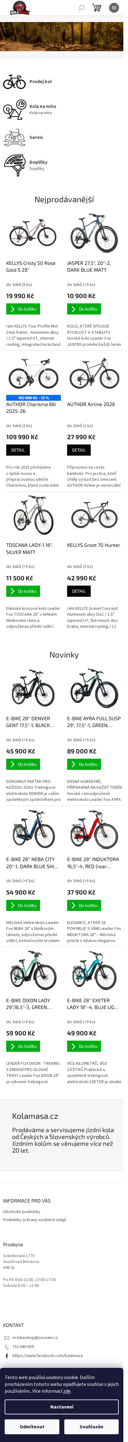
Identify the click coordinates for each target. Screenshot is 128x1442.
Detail (18, 450)
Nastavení (61, 1407)
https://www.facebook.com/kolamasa (47, 1356)
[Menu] (114, 8)
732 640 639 (23, 1347)
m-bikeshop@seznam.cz (35, 1338)
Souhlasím (91, 1426)
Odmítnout (32, 1426)
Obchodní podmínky (21, 1212)
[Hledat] (81, 8)
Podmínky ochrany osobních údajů (34, 1220)
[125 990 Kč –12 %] (33, 374)
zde (67, 1391)
